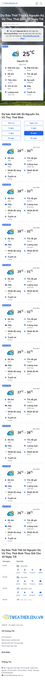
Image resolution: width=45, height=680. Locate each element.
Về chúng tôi (6, 637)
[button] (40, 3)
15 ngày (11, 138)
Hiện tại (11, 123)
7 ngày (11, 133)
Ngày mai (34, 123)
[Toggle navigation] (36, 3)
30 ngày (33, 138)
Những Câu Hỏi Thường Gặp (12, 643)
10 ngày (33, 133)
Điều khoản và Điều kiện (11, 640)
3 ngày (11, 128)
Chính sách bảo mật (9, 646)
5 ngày (34, 128)
